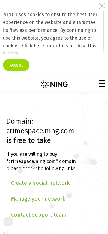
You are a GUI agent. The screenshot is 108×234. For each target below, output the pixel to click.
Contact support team (39, 215)
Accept (16, 65)
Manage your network (38, 199)
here (39, 46)
